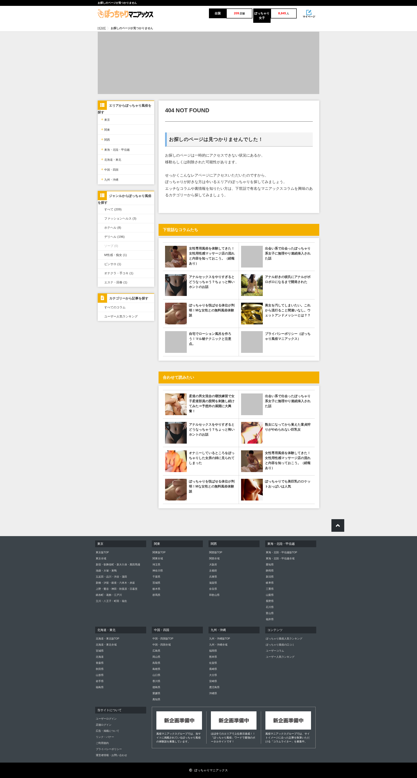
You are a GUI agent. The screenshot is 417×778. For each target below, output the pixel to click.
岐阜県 (270, 582)
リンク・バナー (105, 736)
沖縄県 (213, 693)
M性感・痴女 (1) (115, 255)
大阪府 (213, 564)
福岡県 (213, 650)
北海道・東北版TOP (107, 638)
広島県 (156, 650)
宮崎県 (213, 681)
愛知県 (270, 564)
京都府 (213, 570)
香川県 (156, 681)
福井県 (270, 619)
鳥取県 (156, 662)
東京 (105, 119)
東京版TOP (102, 552)
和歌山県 (214, 594)
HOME (102, 28)
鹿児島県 (214, 687)
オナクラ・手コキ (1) (118, 273)
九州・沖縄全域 (218, 644)
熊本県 (213, 656)
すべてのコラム (115, 307)
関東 (105, 129)
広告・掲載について (107, 730)
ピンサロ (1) (112, 264)
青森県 (100, 662)
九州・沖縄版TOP (219, 638)
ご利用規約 (102, 743)
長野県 (270, 601)
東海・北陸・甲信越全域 (280, 558)
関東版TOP (158, 552)
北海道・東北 (111, 159)
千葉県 (156, 576)
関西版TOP (215, 552)
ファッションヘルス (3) (120, 218)
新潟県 (270, 576)
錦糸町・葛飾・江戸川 (109, 594)
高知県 (156, 699)
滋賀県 (213, 582)
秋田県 (100, 669)
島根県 (156, 669)
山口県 (156, 675)
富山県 (270, 613)
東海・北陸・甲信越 (115, 149)
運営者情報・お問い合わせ (111, 755)
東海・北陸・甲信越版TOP (281, 552)
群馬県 (156, 594)
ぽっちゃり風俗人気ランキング (284, 638)
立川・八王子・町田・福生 (111, 601)
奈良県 (213, 588)
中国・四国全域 (161, 644)
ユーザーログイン (106, 718)
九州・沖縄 (109, 179)
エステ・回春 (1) (115, 282)
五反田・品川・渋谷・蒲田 (111, 576)
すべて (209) (113, 209)
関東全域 (157, 558)
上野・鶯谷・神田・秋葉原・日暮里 (116, 588)
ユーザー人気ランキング (121, 316)
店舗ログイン (103, 724)
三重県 (270, 588)
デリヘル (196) (114, 236)
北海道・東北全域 (106, 644)
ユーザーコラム (275, 650)
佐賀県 (213, 662)
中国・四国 (109, 169)
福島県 (100, 687)
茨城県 (156, 582)
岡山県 (156, 656)
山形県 (100, 675)
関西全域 (214, 558)
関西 (105, 139)
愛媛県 (156, 693)
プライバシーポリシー (109, 749)
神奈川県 (157, 570)
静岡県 (270, 570)
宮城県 (100, 650)
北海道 (100, 656)
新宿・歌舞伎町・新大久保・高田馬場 (118, 564)
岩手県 (100, 681)
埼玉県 (156, 564)
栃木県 (156, 588)
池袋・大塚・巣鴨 (106, 570)
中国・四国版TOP (162, 638)
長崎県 (213, 669)
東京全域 (101, 558)
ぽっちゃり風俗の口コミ (280, 644)
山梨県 (270, 594)
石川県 (270, 607)
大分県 (213, 675)
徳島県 (156, 687)
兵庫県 (213, 576)
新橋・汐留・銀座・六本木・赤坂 (115, 582)
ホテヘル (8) (112, 227)
